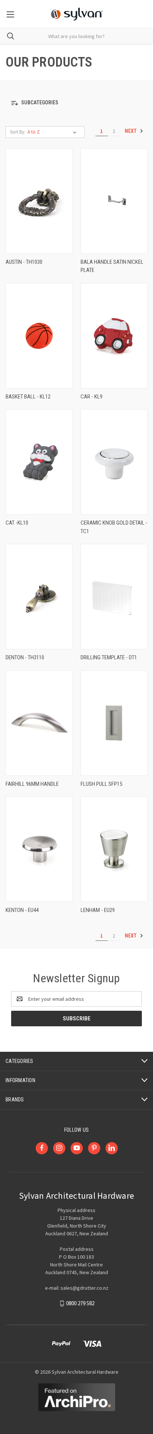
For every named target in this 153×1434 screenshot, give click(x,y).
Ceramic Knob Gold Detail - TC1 (114, 527)
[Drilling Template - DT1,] (114, 596)
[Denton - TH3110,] (39, 596)
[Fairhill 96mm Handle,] (39, 723)
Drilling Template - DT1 (109, 657)
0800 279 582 (80, 1303)
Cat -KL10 (17, 522)
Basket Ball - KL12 (28, 396)
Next (131, 131)
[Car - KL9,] (114, 336)
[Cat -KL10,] (39, 462)
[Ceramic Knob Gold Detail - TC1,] (114, 462)
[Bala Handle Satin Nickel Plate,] (114, 201)
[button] (76, 103)
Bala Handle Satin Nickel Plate (112, 266)
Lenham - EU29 (98, 910)
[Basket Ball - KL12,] (39, 336)
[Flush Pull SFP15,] (114, 723)
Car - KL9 (91, 396)
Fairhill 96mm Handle (32, 784)
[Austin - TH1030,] (39, 201)
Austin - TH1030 (24, 262)
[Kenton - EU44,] (39, 849)
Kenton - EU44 (22, 910)
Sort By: (17, 132)
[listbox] (53, 132)
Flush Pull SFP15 (101, 784)
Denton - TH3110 (25, 657)
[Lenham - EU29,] (114, 849)
